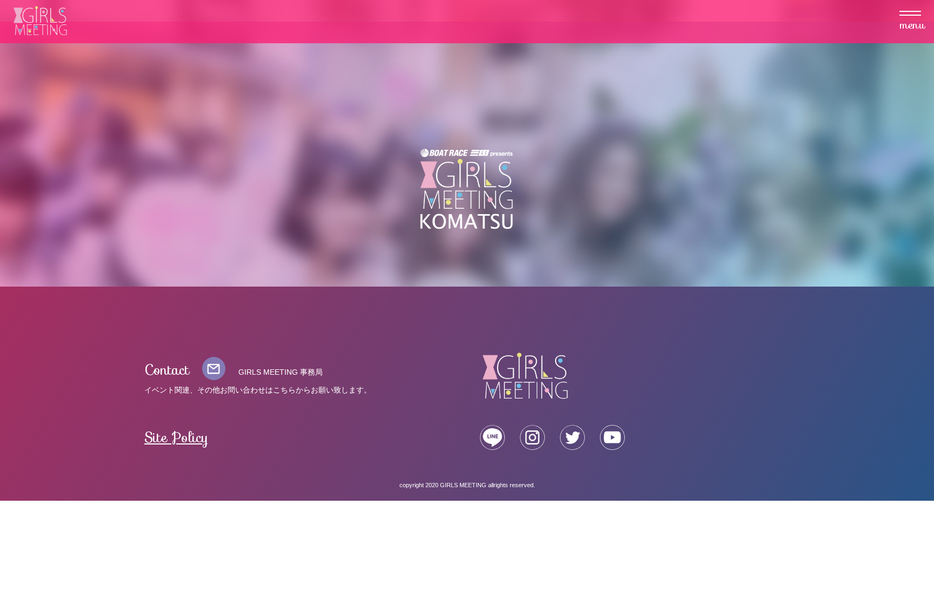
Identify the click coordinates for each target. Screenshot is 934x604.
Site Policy (176, 437)
